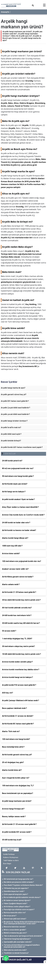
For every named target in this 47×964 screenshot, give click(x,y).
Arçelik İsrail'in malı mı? (11, 427)
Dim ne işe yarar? (10, 916)
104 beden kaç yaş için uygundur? (16, 888)
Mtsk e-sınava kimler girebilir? (15, 930)
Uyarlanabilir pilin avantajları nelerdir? (18, 942)
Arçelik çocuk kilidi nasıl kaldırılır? (15, 414)
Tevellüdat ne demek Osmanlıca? (16, 953)
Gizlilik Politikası (9, 854)
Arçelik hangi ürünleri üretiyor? (14, 421)
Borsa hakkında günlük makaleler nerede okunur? (22, 897)
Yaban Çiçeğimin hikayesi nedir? (15, 903)
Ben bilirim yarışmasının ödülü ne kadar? (19, 882)
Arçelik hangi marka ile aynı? (13, 388)
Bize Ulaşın (7, 863)
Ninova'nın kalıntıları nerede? (15, 927)
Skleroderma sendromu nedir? (15, 950)
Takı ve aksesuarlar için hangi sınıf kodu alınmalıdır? (23, 936)
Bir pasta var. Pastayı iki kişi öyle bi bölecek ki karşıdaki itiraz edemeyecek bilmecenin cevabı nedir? (24, 923)
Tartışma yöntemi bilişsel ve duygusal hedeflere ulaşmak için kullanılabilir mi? (22, 946)
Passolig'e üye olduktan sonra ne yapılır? (19, 909)
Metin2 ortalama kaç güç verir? (15, 933)
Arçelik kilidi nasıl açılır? (11, 434)
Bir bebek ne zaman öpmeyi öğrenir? (17, 900)
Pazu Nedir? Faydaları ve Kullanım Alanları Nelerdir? (23, 885)
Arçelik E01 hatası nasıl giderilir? (15, 401)
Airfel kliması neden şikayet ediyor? (17, 906)
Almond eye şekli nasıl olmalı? (15, 919)
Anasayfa (5, 12)
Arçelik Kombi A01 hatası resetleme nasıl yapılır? (22, 447)
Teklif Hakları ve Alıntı (11, 860)
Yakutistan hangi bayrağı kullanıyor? (17, 939)
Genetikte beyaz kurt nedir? (14, 891)
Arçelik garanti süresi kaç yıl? (13, 394)
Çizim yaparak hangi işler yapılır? (16, 894)
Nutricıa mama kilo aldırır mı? (15, 912)
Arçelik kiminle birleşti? (11, 441)
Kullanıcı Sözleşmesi (10, 857)
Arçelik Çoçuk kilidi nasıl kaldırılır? (15, 408)
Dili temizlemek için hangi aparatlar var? (18, 879)
